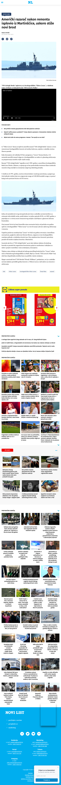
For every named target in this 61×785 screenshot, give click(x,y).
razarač (52, 271)
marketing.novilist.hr (41, 742)
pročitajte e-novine (15, 720)
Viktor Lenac (12, 271)
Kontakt (30, 773)
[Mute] (12, 118)
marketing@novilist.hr (42, 744)
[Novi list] (30, 2)
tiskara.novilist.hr (41, 751)
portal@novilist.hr (16, 751)
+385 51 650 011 (17, 744)
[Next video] (8, 118)
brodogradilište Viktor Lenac (28, 271)
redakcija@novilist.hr (16, 742)
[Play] (4, 118)
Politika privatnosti (30, 775)
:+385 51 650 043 (16, 764)
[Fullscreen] (54, 118)
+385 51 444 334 (16, 753)
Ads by (53, 120)
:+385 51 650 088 (42, 746)
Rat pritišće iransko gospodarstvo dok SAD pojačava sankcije (22, 128)
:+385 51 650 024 (42, 755)
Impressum (30, 781)
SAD (4, 271)
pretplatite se (13, 724)
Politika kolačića (30, 777)
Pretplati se (47, 780)
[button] (57, 308)
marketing (12, 728)
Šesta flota (43, 271)
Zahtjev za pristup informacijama (30, 779)
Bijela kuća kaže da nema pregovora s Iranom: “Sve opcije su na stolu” (24, 137)
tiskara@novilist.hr (42, 753)
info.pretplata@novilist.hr (14, 762)
